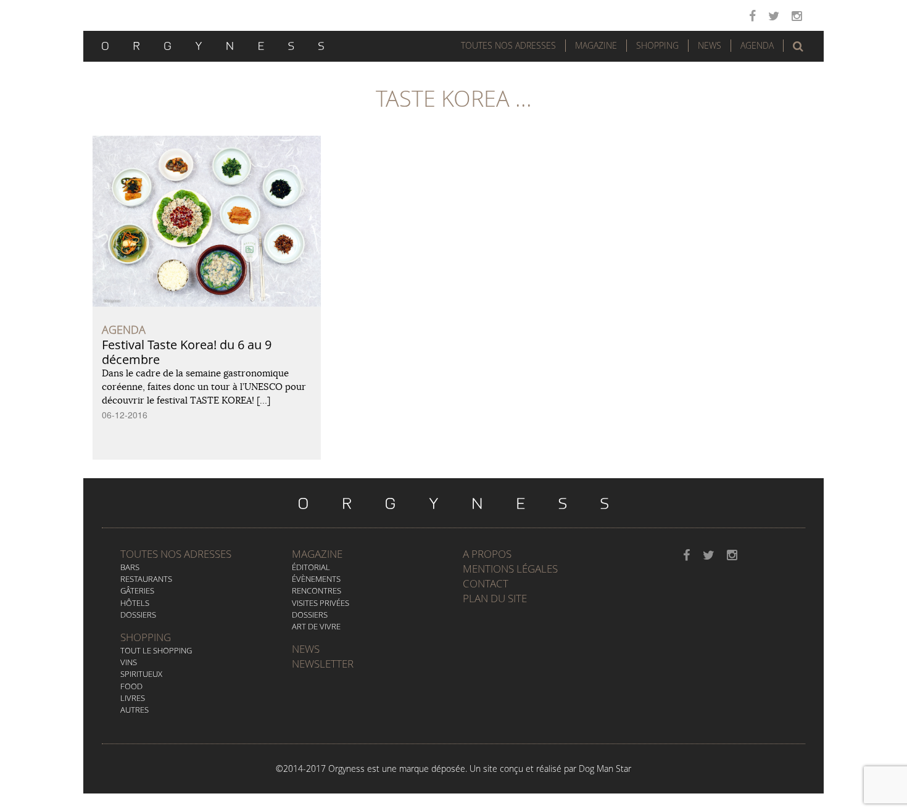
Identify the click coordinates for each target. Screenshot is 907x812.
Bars (129, 567)
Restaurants (146, 578)
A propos (487, 554)
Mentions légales (510, 568)
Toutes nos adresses (175, 554)
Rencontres (316, 590)
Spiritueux (141, 673)
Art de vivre (316, 626)
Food (131, 686)
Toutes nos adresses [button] (508, 45)
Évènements (316, 578)
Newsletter (323, 664)
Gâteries (137, 590)
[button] (798, 46)
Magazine (596, 45)
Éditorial (311, 567)
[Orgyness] (212, 44)
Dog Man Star (605, 768)
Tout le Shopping (156, 650)
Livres (132, 697)
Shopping (657, 45)
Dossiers (138, 614)
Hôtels (134, 602)
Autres (134, 709)
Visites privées (320, 602)
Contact (485, 583)
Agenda (757, 45)
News (709, 45)
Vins (128, 662)
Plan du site (495, 598)
